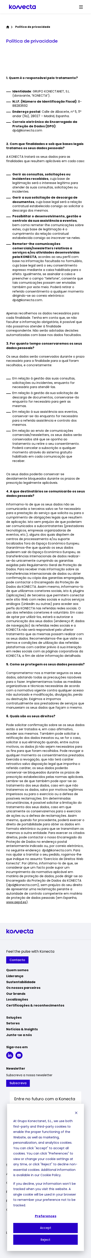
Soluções (14, 1017)
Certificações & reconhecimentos (35, 1005)
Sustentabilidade (21, 982)
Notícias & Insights (22, 1029)
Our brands (15, 993)
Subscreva (18, 1083)
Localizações (17, 999)
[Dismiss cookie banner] (76, 1112)
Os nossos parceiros (23, 988)
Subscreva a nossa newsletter (29, 1075)
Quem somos (17, 970)
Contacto (17, 960)
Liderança (14, 976)
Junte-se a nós (19, 1035)
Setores (13, 1023)
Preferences (45, 1216)
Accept (45, 1228)
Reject (45, 1239)
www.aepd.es (16, 902)
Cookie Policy (50, 1175)
